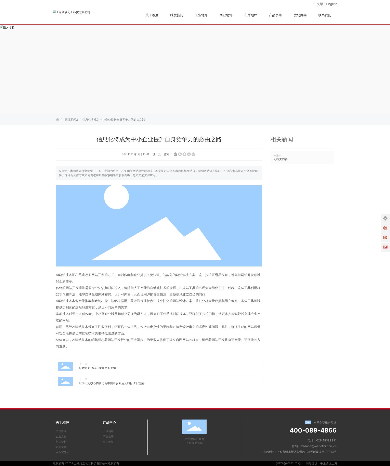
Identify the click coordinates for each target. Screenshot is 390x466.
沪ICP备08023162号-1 (289, 463)
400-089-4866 (313, 430)
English (331, 4)
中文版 (318, 4)
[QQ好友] (184, 154)
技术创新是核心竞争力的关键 (97, 368)
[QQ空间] (189, 154)
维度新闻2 (71, 119)
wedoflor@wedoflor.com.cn (318, 446)
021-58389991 (326, 440)
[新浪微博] (175, 154)
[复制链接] (193, 154)
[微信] (180, 154)
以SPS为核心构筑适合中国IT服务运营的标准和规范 (111, 383)
